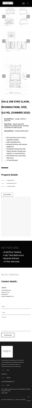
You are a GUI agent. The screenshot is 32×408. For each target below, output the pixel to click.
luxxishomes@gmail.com (7, 296)
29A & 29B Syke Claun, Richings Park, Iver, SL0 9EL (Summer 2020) (15, 107)
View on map (4, 393)
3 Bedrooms (10, 180)
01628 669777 (4, 294)
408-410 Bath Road (6, 290)
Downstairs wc (12, 183)
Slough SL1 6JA (5, 292)
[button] (13, 23)
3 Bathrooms (11, 186)
